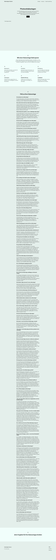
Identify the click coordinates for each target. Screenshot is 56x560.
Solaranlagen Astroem (8, 1)
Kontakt (28, 16)
